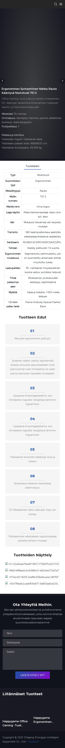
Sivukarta (33, 741)
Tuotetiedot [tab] (32, 166)
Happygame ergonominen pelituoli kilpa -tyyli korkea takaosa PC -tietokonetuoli (48, 720)
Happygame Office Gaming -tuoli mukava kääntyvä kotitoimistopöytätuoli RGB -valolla (16, 723)
